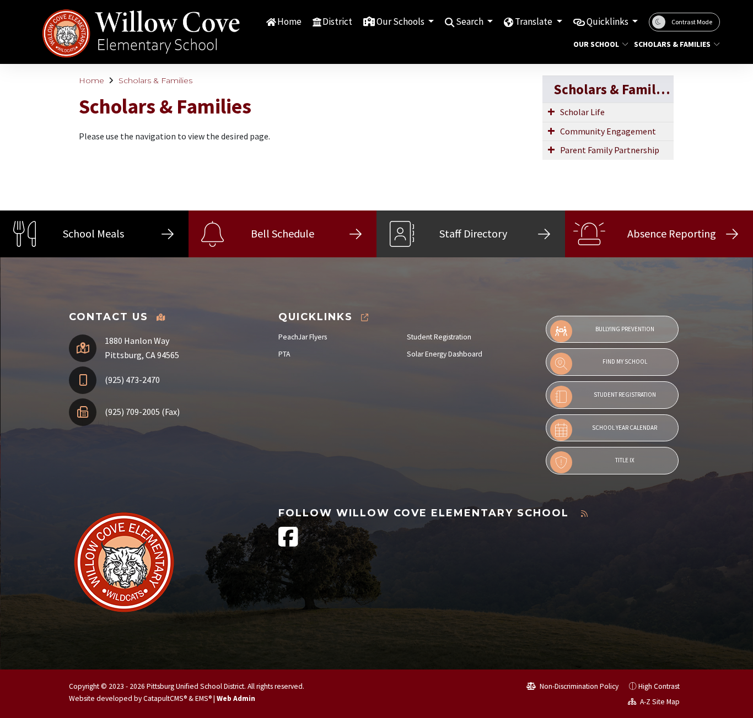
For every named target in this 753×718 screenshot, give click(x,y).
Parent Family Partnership (609, 149)
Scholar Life (582, 111)
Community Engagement (608, 131)
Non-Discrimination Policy (578, 686)
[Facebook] (288, 542)
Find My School (625, 361)
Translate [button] (534, 21)
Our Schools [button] (401, 21)
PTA (284, 354)
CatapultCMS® (165, 698)
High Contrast (659, 686)
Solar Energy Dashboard (444, 354)
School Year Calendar (624, 427)
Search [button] (470, 21)
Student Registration (439, 337)
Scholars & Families (672, 44)
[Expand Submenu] (551, 111)
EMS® (203, 698)
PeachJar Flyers (302, 337)
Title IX (624, 460)
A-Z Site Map (659, 701)
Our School (596, 44)
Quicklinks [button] (608, 21)
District (337, 21)
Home (289, 21)
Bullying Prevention (624, 329)
